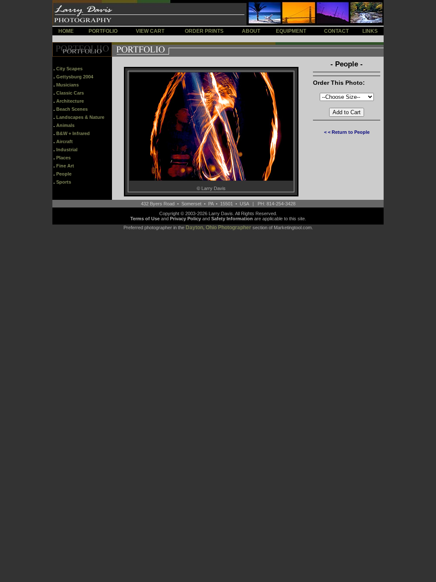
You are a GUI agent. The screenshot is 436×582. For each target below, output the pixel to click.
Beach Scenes (72, 109)
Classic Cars (70, 92)
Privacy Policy (185, 218)
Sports (63, 181)
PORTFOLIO (103, 31)
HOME (66, 31)
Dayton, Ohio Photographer (218, 227)
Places (63, 157)
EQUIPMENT (291, 31)
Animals (65, 125)
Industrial (66, 149)
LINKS (370, 31)
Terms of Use (145, 218)
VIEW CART (150, 31)
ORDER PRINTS (204, 31)
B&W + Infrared (73, 133)
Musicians (67, 84)
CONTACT (336, 31)
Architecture (70, 101)
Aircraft (64, 141)
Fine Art (65, 165)
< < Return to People (347, 132)
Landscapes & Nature (80, 117)
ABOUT (251, 31)
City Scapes (69, 68)
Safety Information (232, 218)
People (64, 173)
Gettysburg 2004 (74, 76)
